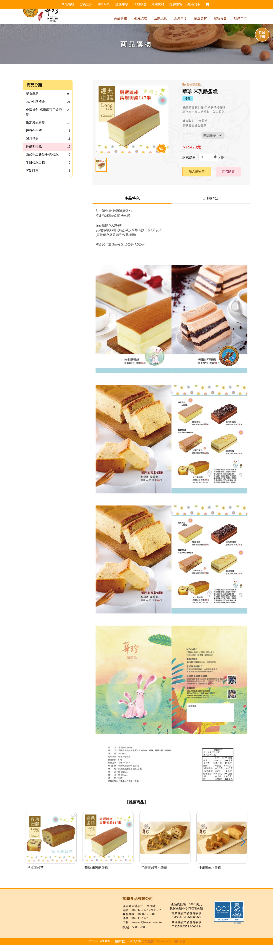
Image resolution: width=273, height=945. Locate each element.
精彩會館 (179, 941)
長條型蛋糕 (194, 84)
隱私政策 (148, 941)
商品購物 (120, 18)
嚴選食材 (200, 18)
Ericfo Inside (163, 941)
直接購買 (228, 171)
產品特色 (132, 198)
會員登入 (86, 4)
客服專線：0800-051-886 (139, 913)
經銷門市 (240, 18)
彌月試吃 (140, 18)
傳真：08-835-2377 (135, 917)
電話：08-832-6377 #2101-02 (142, 909)
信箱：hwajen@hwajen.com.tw (142, 922)
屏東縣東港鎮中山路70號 (139, 905)
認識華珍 (180, 18)
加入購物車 (197, 171)
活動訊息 (160, 18)
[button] (242, 842)
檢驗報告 (220, 18)
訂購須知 (211, 198)
